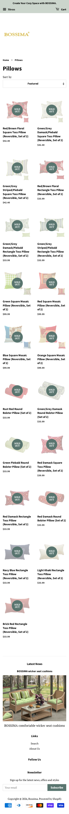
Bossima (33, 799)
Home (6, 60)
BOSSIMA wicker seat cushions (34, 671)
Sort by (7, 77)
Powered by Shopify (50, 799)
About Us (34, 748)
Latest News (34, 664)
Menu (11, 9)
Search (34, 743)
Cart (63, 9)
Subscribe (57, 788)
